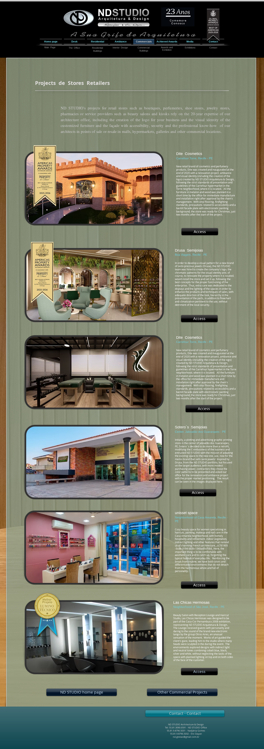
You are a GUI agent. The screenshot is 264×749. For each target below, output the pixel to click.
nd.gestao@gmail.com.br (186, 736)
